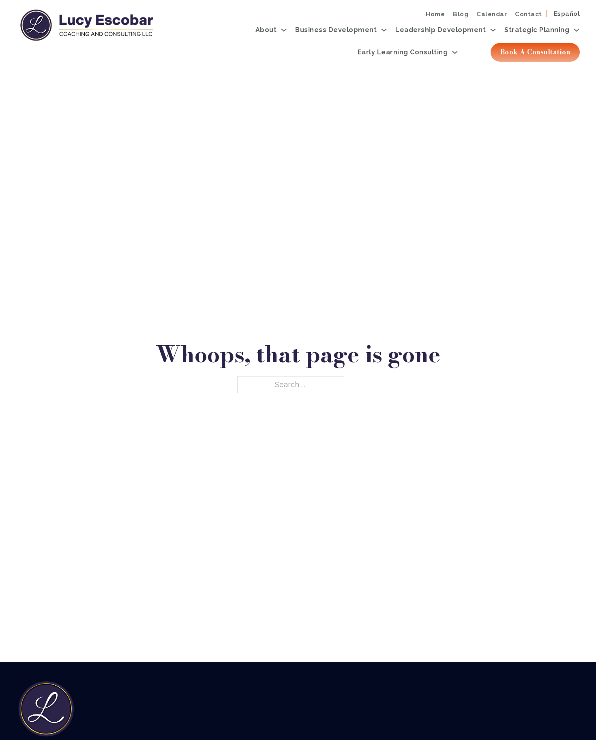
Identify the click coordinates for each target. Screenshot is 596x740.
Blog (460, 14)
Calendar (491, 14)
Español (567, 14)
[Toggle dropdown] (284, 30)
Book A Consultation (535, 52)
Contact (528, 14)
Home (435, 14)
